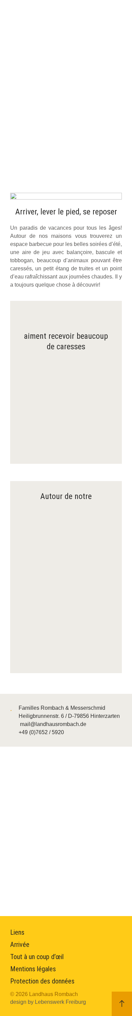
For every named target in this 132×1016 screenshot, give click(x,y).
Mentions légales (33, 969)
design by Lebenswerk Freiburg (48, 1002)
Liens (17, 932)
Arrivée (19, 944)
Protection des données (42, 981)
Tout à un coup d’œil (37, 957)
